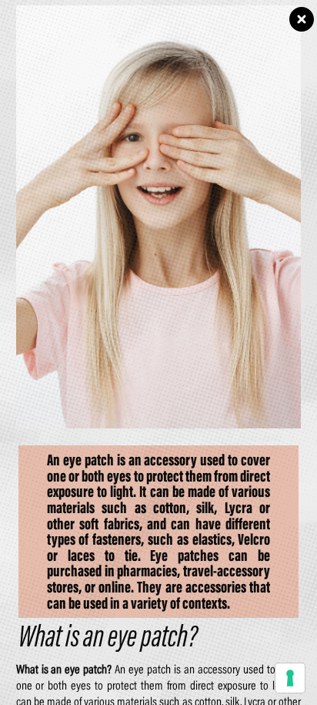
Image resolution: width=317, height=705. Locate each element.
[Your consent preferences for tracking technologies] (290, 678)
